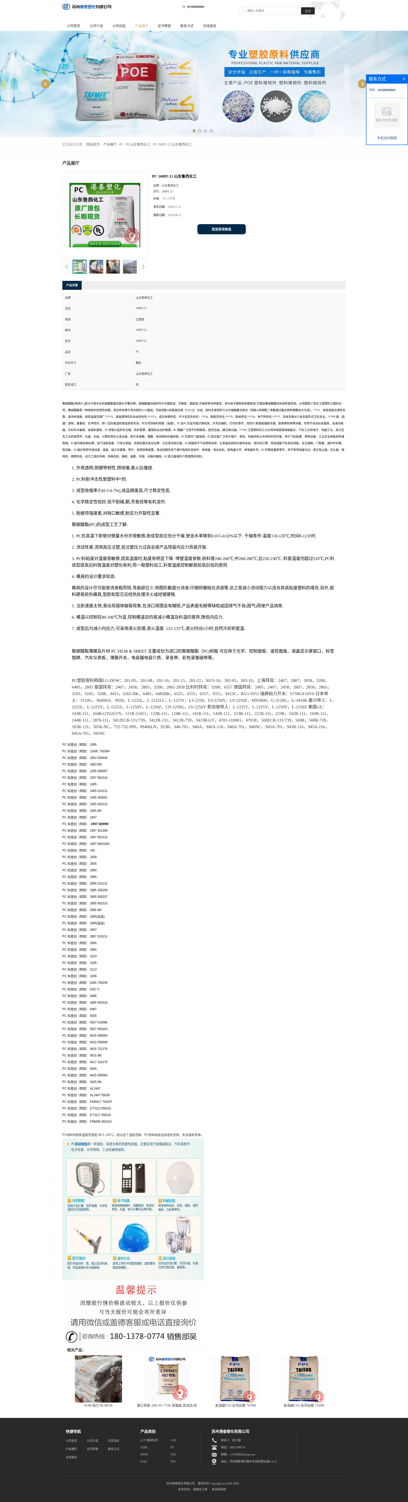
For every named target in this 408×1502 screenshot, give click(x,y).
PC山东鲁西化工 (138, 144)
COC (174, 1440)
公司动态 (119, 26)
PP (172, 1447)
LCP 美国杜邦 (149, 1440)
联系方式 (187, 26)
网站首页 (93, 144)
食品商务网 (219, 1489)
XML (236, 1483)
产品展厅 (141, 26)
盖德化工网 (200, 1489)
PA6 (173, 1454)
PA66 (143, 1461)
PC (121, 144)
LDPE (144, 1447)
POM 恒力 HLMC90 (98, 1405)
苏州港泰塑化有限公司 (180, 1483)
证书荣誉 (164, 26)
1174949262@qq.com (242, 1454)
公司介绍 (96, 26)
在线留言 (209, 26)
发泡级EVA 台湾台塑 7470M (235, 1405)
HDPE (144, 1454)
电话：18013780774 (233, 1447)
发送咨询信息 (221, 229)
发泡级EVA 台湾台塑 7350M (304, 1405)
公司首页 (73, 26)
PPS (173, 1461)
